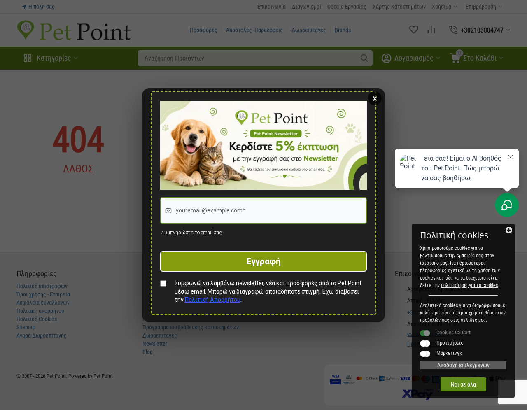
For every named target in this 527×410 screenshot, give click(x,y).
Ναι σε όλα (463, 384)
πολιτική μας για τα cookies (469, 285)
